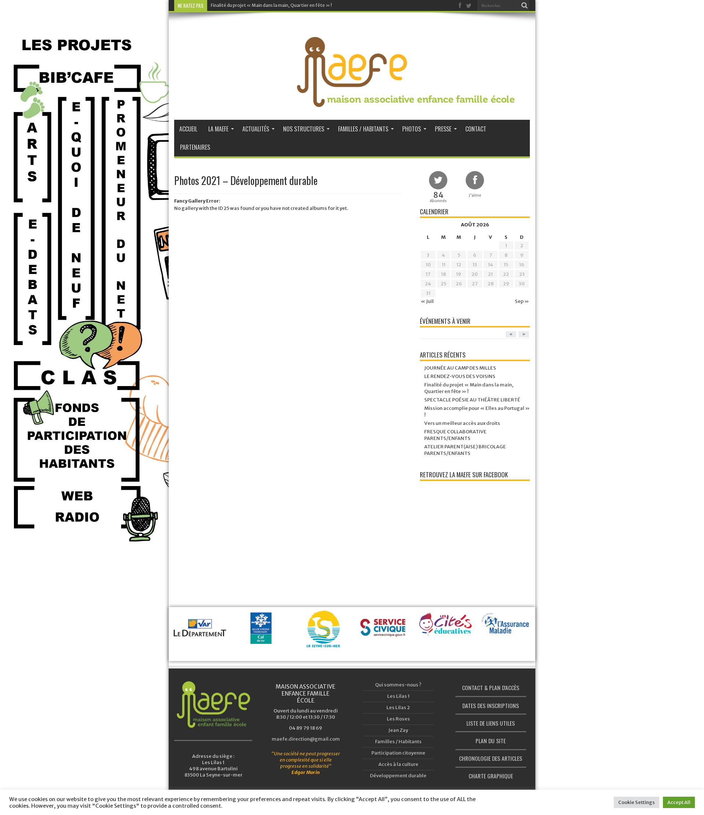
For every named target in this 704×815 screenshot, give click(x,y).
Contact (475, 129)
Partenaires (195, 147)
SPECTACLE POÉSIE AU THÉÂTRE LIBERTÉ (472, 400)
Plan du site (491, 740)
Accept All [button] (678, 802)
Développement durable (398, 776)
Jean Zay (398, 730)
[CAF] (201, 637)
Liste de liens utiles (490, 723)
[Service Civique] (323, 637)
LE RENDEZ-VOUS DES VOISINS (459, 376)
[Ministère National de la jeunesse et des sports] (507, 647)
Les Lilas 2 (398, 707)
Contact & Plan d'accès (490, 687)
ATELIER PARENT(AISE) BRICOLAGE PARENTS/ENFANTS (465, 450)
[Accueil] (213, 704)
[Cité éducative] (385, 629)
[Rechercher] (524, 5)
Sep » (522, 301)
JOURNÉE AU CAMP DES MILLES (460, 368)
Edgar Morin (306, 772)
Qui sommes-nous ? (398, 685)
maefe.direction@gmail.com (306, 739)
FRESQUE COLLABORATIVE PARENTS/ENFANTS (455, 435)
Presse (443, 129)
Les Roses (398, 719)
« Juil (427, 301)
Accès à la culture (398, 764)
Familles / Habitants (363, 129)
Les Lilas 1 (398, 696)
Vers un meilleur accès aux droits (462, 423)
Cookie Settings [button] (636, 802)
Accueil (188, 129)
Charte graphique (491, 775)
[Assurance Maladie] (446, 630)
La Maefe (218, 129)
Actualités (255, 129)
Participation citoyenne (398, 753)
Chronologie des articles (490, 758)
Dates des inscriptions (490, 705)
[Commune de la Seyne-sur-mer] (261, 638)
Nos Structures (303, 129)
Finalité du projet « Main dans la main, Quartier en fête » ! (271, 5)
